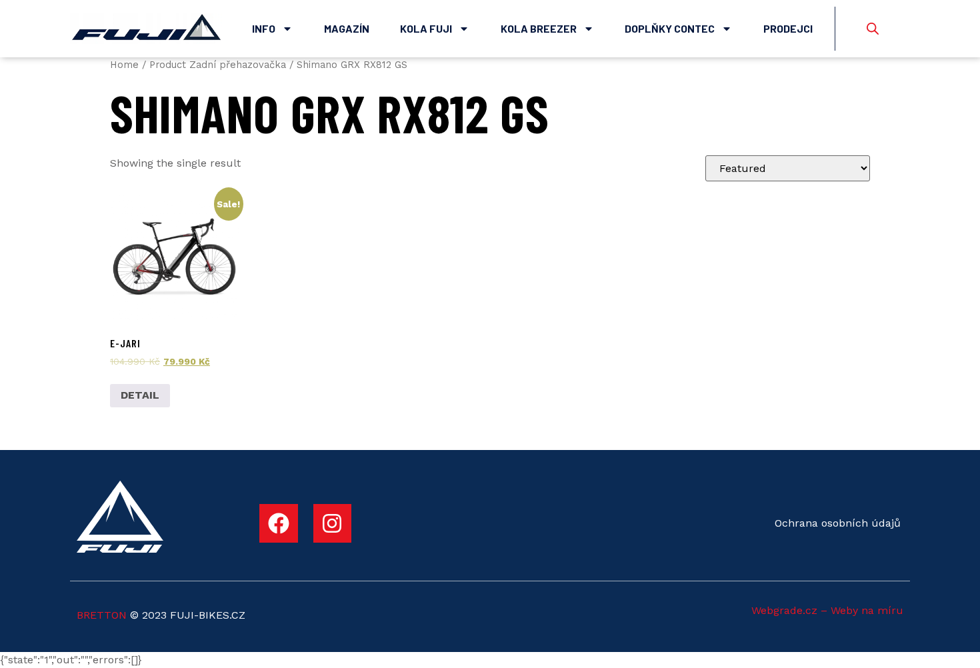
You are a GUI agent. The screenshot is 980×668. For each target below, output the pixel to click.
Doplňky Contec (670, 28)
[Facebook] (278, 523)
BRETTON (102, 615)
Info (263, 28)
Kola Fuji (426, 28)
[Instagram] (332, 523)
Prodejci (788, 28)
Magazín (346, 28)
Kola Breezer (539, 28)
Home (124, 65)
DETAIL (140, 395)
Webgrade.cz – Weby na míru (827, 610)
